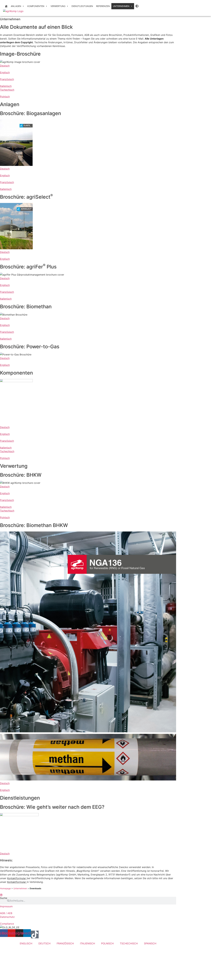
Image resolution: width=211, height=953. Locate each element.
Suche (3, 898)
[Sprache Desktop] (137, 6)
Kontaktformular (17, 878)
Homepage (5, 888)
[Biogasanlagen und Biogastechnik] (6, 6)
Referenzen (103, 6)
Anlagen (16, 6)
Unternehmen (121, 6)
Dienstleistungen (82, 6)
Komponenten (35, 6)
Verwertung (58, 6)
